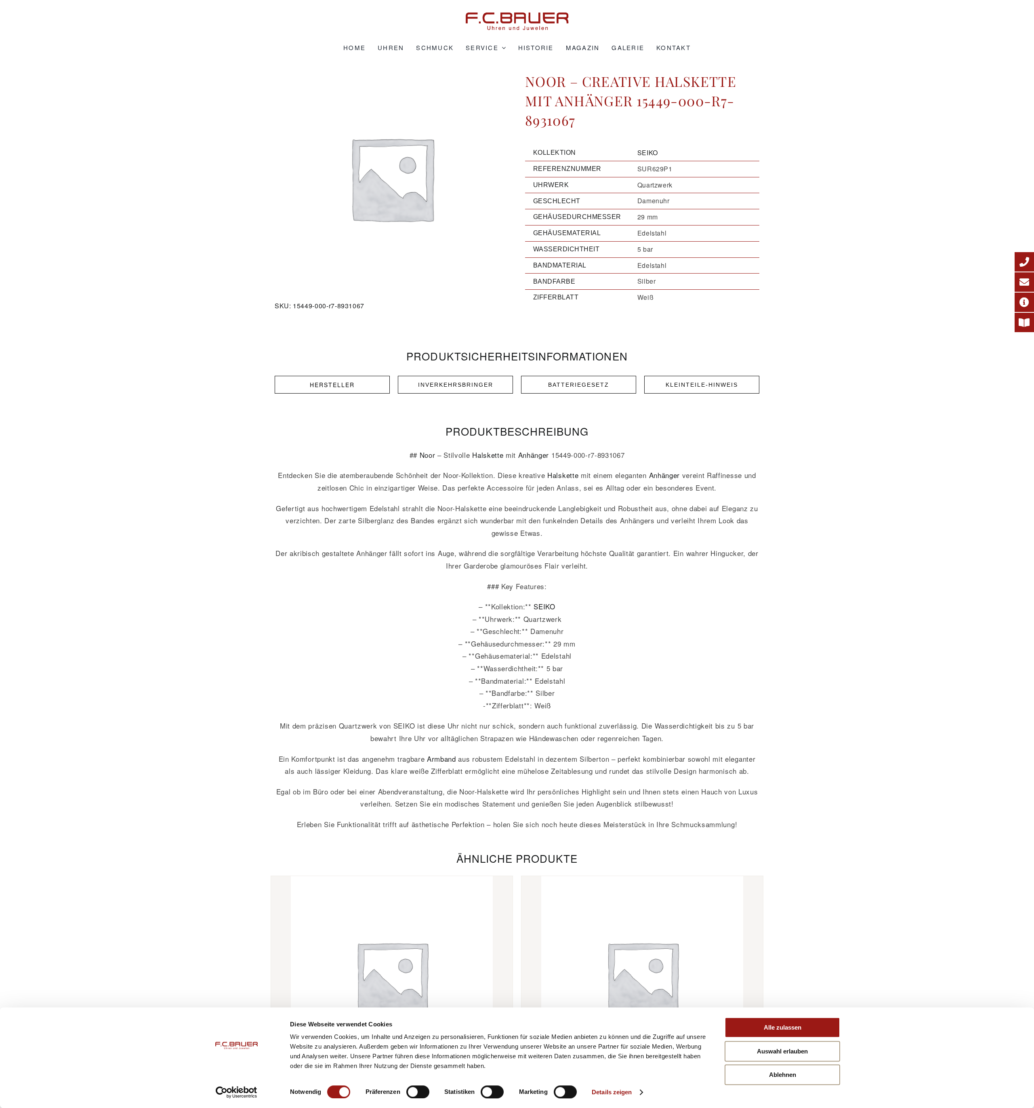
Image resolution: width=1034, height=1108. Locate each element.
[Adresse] (1024, 302)
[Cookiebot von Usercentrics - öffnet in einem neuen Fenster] (236, 1092)
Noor (427, 455)
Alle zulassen (782, 1027)
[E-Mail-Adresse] (1024, 282)
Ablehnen (782, 1074)
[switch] (417, 1091)
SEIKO (647, 152)
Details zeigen (612, 1092)
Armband (441, 759)
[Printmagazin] (1024, 322)
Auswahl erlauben (782, 1051)
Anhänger (533, 455)
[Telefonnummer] (1024, 262)
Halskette (487, 455)
